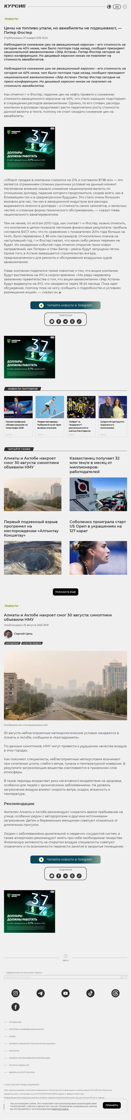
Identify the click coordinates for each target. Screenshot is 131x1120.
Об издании (15, 1022)
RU (117, 6)
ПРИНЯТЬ (112, 1105)
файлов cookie (60, 1109)
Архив (12, 1037)
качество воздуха (32, 643)
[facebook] (15, 1007)
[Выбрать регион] (109, 7)
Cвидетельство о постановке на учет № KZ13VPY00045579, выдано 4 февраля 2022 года (44, 1094)
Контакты (14, 1051)
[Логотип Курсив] (15, 6)
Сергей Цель (23, 633)
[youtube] (65, 993)
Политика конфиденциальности (26, 1029)
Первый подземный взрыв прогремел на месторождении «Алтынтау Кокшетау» (31, 529)
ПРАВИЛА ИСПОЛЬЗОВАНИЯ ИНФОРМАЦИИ (29, 1058)
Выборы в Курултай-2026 (21, 1072)
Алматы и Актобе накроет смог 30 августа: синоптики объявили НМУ (31, 463)
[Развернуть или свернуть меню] (125, 7)
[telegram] (41, 993)
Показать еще (65, 591)
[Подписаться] (124, 977)
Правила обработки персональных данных (32, 1044)
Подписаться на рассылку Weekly (24, 973)
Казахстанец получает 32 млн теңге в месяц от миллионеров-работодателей (95, 465)
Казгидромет (12, 643)
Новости (11, 19)
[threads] (115, 993)
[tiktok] (90, 993)
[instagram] (15, 993)
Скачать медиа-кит (19, 1065)
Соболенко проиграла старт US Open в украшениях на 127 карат (98, 526)
